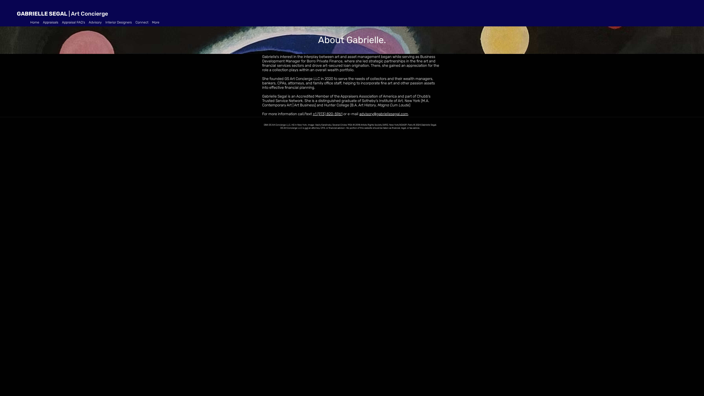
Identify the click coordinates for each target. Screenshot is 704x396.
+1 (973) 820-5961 (327, 114)
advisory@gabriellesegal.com (383, 114)
